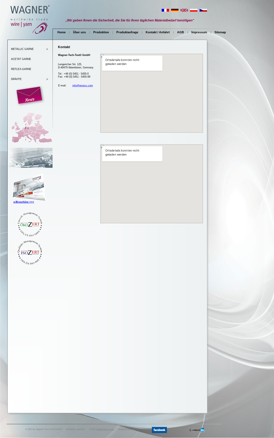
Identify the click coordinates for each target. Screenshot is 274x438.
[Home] (30, 33)
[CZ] (203, 11)
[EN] (184, 11)
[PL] (193, 11)
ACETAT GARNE (21, 59)
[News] (30, 106)
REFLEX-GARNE (21, 69)
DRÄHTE (16, 79)
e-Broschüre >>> (23, 201)
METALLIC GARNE (22, 49)
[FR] (165, 11)
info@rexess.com (82, 85)
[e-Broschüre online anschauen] (28, 206)
